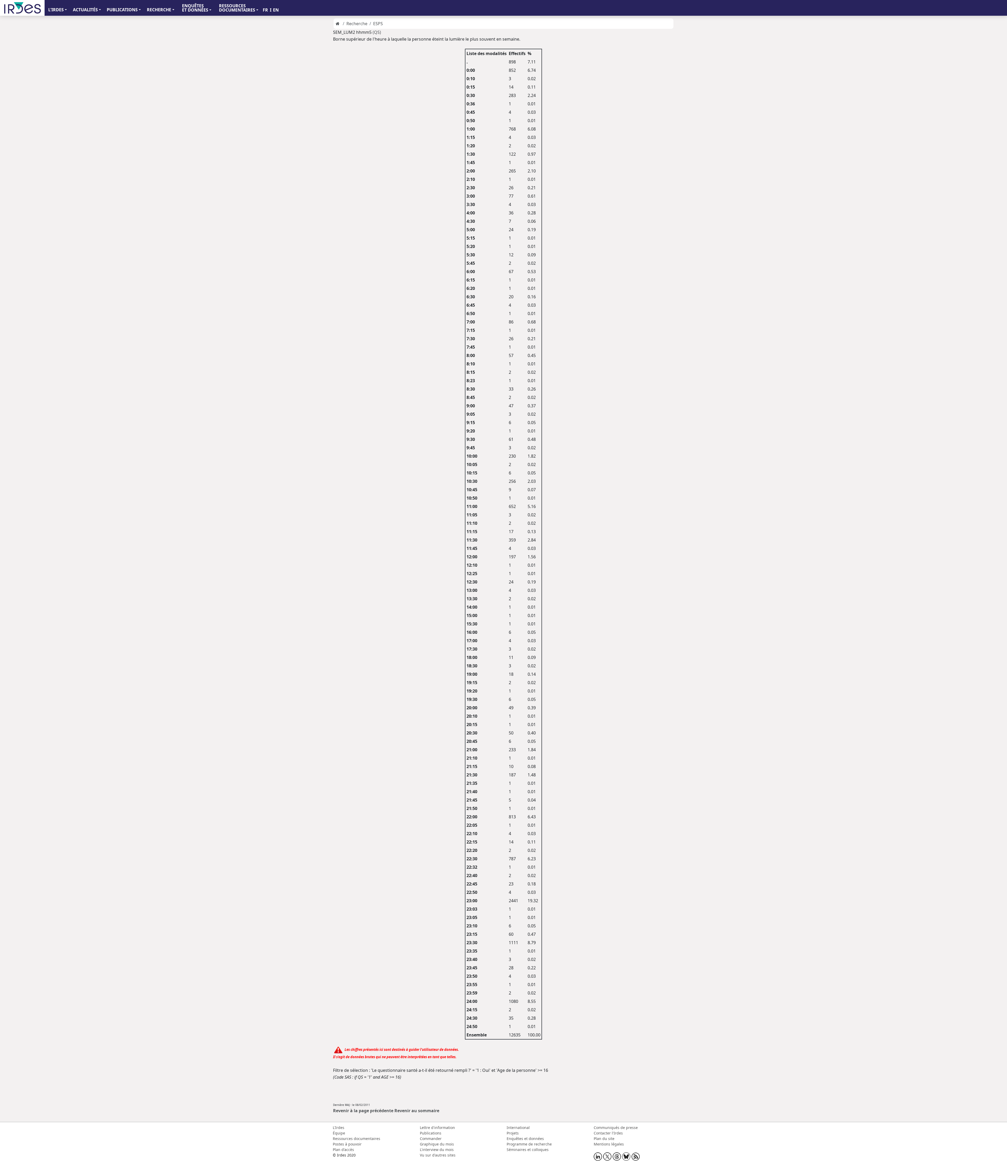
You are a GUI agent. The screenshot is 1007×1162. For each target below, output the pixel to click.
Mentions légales (609, 1144)
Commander (431, 1138)
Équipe (339, 1133)
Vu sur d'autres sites (438, 1155)
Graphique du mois (437, 1144)
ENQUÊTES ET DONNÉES (195, 8)
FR (265, 10)
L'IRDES (56, 10)
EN (276, 10)
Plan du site (604, 1138)
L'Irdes (338, 1127)
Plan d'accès (343, 1149)
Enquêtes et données (525, 1138)
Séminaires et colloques (528, 1149)
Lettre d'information (437, 1127)
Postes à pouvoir (347, 1144)
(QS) (377, 32)
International (518, 1127)
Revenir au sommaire (416, 1111)
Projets (513, 1133)
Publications (430, 1133)
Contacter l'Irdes (608, 1133)
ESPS (378, 23)
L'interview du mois (437, 1149)
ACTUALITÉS (85, 10)
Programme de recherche (529, 1144)
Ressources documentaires (356, 1138)
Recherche (356, 23)
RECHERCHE (159, 10)
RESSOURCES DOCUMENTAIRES (237, 8)
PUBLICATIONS (122, 10)
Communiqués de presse (616, 1127)
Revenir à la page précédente (363, 1111)
